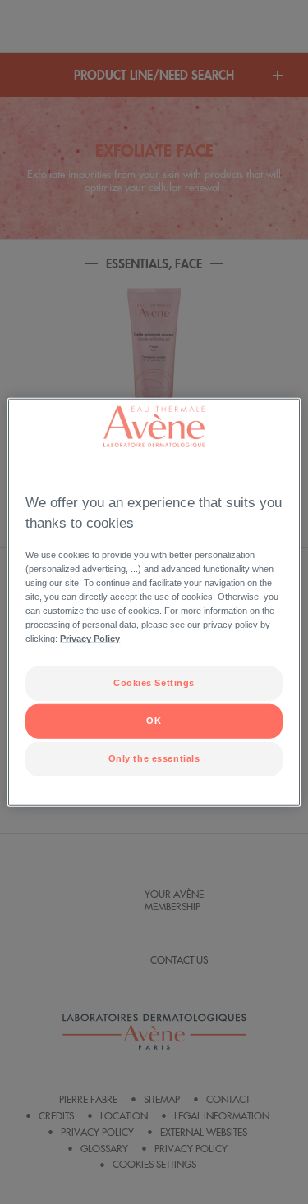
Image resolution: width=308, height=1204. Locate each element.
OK (153, 721)
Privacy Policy (90, 638)
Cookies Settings (154, 683)
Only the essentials (154, 758)
